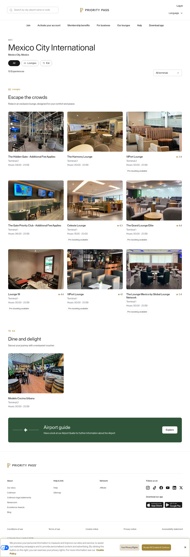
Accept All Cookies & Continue (156, 547)
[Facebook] (161, 488)
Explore (170, 430)
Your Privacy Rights (129, 547)
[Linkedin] (174, 488)
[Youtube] (168, 488)
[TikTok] (154, 488)
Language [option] (174, 13)
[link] (155, 505)
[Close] (185, 547)
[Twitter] (181, 488)
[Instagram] (148, 488)
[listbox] (176, 13)
